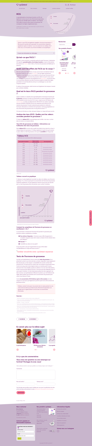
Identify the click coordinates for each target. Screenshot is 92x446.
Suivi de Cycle (22, 8)
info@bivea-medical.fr (24, 415)
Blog (21, 400)
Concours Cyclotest (90, 218)
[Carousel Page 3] (68, 73)
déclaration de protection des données (44, 389)
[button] (66, 4)
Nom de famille (20, 381)
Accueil (17, 400)
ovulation (35, 73)
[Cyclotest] (21, 5)
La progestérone (53, 345)
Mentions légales (60, 411)
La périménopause (21, 345)
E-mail (19, 433)
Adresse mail (40, 381)
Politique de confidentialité (62, 413)
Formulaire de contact (21, 417)
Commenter (19, 368)
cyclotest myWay (69, 8)
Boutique (73, 4)
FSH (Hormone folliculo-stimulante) (40, 346)
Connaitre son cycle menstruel (28, 26)
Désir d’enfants (34, 8)
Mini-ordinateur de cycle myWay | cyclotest (42, 420)
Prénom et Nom (20, 429)
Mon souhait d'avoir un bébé (22, 28)
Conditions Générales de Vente (63, 416)
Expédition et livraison (61, 420)
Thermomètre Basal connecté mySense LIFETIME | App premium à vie (64, 64)
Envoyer (19, 438)
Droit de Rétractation (61, 418)
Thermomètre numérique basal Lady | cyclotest (42, 429)
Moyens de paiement (61, 422)
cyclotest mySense (56, 8)
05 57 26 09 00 (25, 413)
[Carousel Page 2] (36, 349)
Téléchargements (60, 425)
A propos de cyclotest (61, 409)
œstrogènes (44, 78)
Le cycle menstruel (40, 26)
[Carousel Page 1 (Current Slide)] (35, 349)
